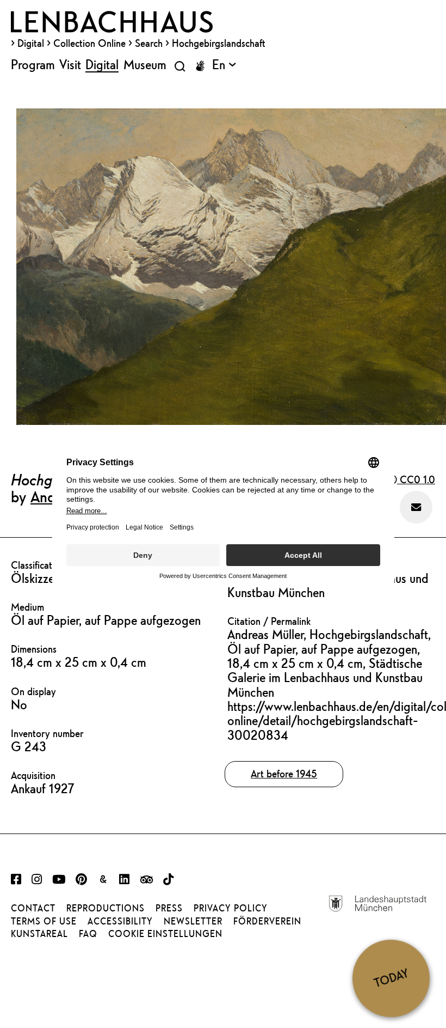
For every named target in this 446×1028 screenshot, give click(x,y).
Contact (33, 908)
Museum (144, 64)
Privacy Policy (231, 908)
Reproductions (105, 908)
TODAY (391, 978)
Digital (30, 43)
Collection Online (89, 43)
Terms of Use (44, 921)
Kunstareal (39, 934)
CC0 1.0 (416, 479)
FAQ (88, 934)
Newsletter (193, 921)
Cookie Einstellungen (165, 934)
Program (33, 64)
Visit (70, 64)
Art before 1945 (284, 774)
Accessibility (120, 921)
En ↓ (224, 64)
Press (169, 908)
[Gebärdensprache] (200, 66)
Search (149, 43)
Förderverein (267, 921)
